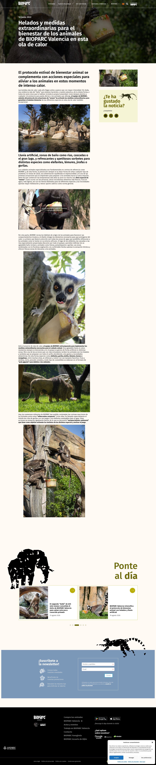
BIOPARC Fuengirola (73, 735)
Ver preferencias (146, 757)
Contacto (68, 732)
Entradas (51, 4)
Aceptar (116, 757)
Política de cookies (122, 761)
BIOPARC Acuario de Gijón (75, 739)
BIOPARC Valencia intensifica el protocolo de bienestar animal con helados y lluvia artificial (61, 609)
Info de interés (81, 4)
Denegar (131, 757)
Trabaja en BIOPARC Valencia (77, 728)
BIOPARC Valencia (72, 721)
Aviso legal (142, 761)
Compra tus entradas (73, 717)
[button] (152, 742)
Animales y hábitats (98, 4)
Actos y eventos (71, 724)
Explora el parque (64, 4)
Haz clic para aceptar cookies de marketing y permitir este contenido (54, 209)
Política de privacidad (133, 761)
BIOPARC (114, 4)
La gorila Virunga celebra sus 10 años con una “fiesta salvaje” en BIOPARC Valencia (122, 610)
